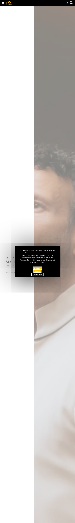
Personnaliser (37, 274)
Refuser (37, 271)
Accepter (37, 268)
